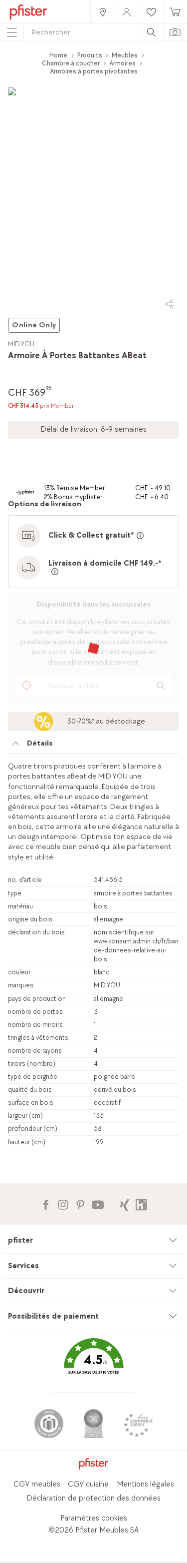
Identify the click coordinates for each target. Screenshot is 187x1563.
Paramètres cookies (93, 1518)
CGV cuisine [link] (88, 1484)
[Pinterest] (80, 1203)
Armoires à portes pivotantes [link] (94, 71)
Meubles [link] (125, 55)
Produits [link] (89, 55)
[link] (102, 11)
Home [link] (58, 55)
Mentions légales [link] (145, 1484)
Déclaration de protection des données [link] (93, 1498)
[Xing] (124, 1203)
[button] (93, 1363)
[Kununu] (141, 1203)
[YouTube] (97, 1203)
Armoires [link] (122, 63)
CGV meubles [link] (36, 1484)
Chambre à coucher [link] (71, 63)
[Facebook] (45, 1203)
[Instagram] (63, 1203)
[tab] (93, 746)
